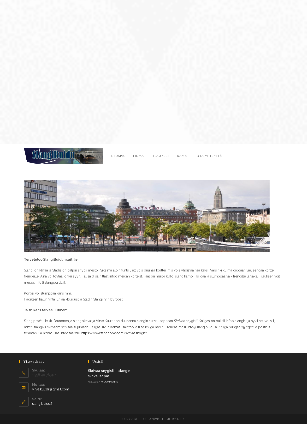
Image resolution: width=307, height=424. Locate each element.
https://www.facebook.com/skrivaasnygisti (114, 333)
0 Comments (109, 381)
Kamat (115, 327)
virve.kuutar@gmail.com (50, 389)
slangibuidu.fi (42, 404)
